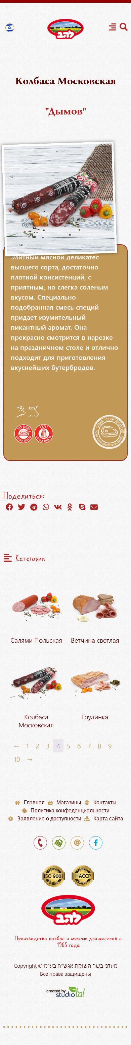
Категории (30, 558)
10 (17, 758)
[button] (9, 507)
